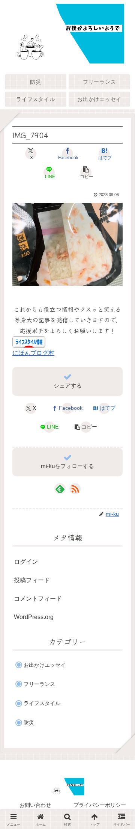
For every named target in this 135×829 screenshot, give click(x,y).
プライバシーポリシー (100, 805)
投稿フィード (32, 580)
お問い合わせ (35, 805)
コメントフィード (38, 598)
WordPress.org (34, 617)
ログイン (26, 562)
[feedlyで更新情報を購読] (60, 488)
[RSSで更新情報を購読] (75, 488)
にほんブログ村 (33, 353)
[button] (86, 172)
